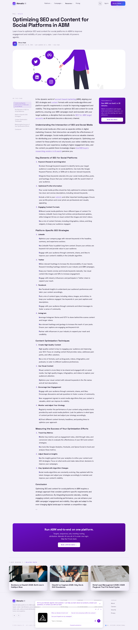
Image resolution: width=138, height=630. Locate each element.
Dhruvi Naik (22, 43)
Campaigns (57, 3)
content (54, 102)
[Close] (100, 604)
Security (113, 610)
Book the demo (112, 120)
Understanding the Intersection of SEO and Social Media (21, 104)
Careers (113, 606)
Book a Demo (118, 3)
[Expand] (98, 609)
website (58, 197)
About (113, 603)
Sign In (106, 3)
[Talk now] (95, 620)
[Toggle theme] (100, 3)
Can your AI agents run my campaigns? (61, 616)
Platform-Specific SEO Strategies (21, 115)
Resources (68, 3)
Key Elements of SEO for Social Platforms (22, 110)
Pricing (78, 3)
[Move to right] (96, 609)
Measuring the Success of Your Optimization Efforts (22, 125)
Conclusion (18, 129)
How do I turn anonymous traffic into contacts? (83, 613)
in (14, 615)
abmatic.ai (78, 625)
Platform (47, 3)
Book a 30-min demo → (69, 545)
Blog (14, 14)
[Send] (98, 620)
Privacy (113, 613)
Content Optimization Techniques (21, 120)
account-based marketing (65, 99)
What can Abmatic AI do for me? (59, 613)
